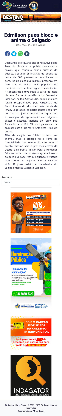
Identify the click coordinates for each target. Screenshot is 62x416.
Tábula (42, 411)
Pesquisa (7, 177)
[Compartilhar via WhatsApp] (20, 53)
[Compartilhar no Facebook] (7, 53)
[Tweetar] (14, 53)
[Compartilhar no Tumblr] (26, 53)
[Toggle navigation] (56, 6)
